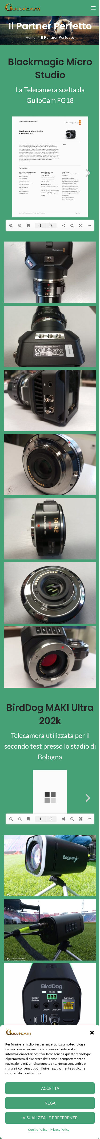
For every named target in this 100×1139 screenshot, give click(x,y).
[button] (88, 1032)
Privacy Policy (57, 1130)
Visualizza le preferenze (48, 1117)
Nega (48, 1103)
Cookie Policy (35, 1130)
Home (29, 37)
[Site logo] (22, 7)
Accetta (48, 1088)
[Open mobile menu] (89, 8)
